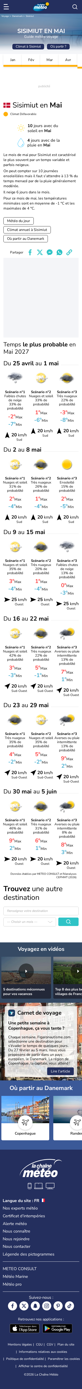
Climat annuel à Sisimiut (27, 229)
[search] (75, 6)
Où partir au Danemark (25, 238)
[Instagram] (46, 1305)
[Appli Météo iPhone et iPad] (24, 1329)
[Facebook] (12, 1305)
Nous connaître (16, 1231)
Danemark (17, 16)
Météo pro (12, 1284)
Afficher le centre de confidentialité (43, 1366)
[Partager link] (69, 252)
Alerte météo (15, 1223)
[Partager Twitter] (40, 252)
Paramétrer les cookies (64, 1359)
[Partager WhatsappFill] (59, 252)
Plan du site (65, 1344)
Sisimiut (30, 16)
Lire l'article (60, 1071)
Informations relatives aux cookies (43, 1352)
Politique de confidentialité (25, 1359)
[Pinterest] (58, 1305)
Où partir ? (58, 46)
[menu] (7, 6)
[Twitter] (23, 1305)
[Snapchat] (35, 1305)
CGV (50, 1344)
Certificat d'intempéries (24, 1216)
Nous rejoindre (16, 1239)
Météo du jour (18, 220)
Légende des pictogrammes (28, 1254)
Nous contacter (16, 1246)
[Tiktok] (69, 1305)
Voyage (5, 16)
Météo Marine (15, 1276)
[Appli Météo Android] (57, 1329)
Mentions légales (20, 1344)
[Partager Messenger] (50, 252)
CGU (39, 1344)
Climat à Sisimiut (28, 46)
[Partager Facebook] (30, 252)
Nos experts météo (20, 1208)
